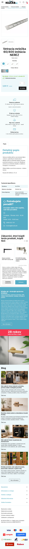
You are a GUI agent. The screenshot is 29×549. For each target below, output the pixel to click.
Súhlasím (21, 282)
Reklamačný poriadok (6, 511)
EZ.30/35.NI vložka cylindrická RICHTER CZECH (21, 259)
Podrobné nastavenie (8, 282)
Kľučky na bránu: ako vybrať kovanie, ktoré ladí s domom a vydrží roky (13, 467)
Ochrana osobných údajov (7, 515)
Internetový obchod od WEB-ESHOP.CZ (11, 522)
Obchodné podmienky (6, 513)
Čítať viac (3, 395)
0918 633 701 (10, 222)
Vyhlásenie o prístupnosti (7, 517)
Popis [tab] (4, 144)
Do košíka (22, 88)
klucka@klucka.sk (11, 225)
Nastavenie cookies (6, 509)
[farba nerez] (8, 64)
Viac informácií (7, 324)
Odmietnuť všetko (23, 265)
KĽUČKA (17, 186)
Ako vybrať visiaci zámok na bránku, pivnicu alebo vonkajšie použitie (12, 386)
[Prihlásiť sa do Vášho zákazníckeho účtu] (23, 2)
